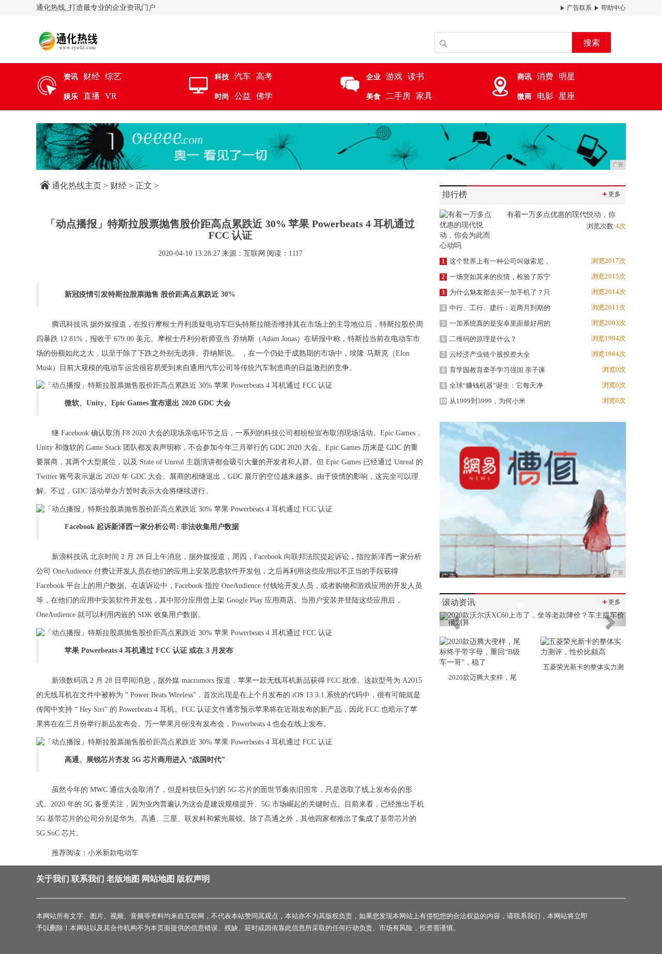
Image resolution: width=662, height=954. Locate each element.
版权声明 (193, 878)
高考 (264, 76)
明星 (567, 76)
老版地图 (123, 878)
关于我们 (52, 878)
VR (111, 96)
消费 (545, 76)
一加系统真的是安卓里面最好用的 (496, 323)
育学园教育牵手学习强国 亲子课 (493, 370)
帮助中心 (612, 7)
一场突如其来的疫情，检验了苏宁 (496, 277)
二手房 (398, 96)
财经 (91, 76)
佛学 (264, 96)
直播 (91, 96)
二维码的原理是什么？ (479, 339)
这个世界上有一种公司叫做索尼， (496, 261)
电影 (545, 96)
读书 (416, 76)
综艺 (113, 76)
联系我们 (87, 878)
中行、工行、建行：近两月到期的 (496, 308)
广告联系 (578, 7)
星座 (567, 96)
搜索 (591, 42)
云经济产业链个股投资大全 (486, 354)
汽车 (242, 76)
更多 (611, 194)
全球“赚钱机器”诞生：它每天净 (492, 385)
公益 (242, 96)
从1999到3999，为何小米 (482, 401)
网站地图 (158, 878)
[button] (454, 619)
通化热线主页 (76, 185)
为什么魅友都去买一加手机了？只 (496, 292)
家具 (424, 96)
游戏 (394, 76)
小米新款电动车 (113, 853)
